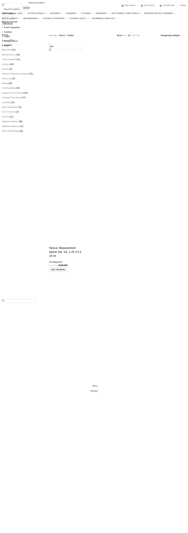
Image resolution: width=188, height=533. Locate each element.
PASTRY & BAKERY (10, 18)
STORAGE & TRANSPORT (54, 18)
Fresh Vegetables (12, 27)
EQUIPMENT (55, 13)
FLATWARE (86, 13)
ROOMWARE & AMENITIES (103, 18)
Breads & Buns (11, 41)
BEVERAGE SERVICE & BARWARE (158, 13)
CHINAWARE (71, 13)
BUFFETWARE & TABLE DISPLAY (125, 13)
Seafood (8, 32)
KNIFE (20, 13)
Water (6, 45)
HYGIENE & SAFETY (78, 18)
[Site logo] (12, 5)
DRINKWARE (101, 13)
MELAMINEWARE (30, 18)
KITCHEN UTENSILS (36, 13)
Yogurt (7, 36)
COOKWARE (7, 13)
